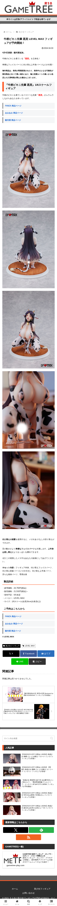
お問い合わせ (28, 893)
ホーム (15, 889)
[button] (37, 661)
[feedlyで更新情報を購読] (41, 830)
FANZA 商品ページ (13, 106)
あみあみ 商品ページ (14, 113)
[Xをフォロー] (15, 830)
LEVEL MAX (30, 646)
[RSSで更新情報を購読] (28, 837)
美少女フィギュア (13, 646)
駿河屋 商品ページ (13, 120)
